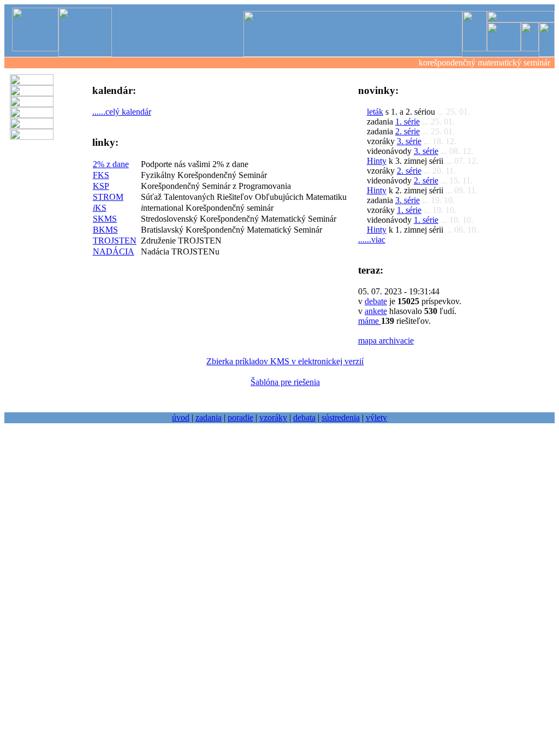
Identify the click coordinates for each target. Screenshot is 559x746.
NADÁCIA (113, 251)
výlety (376, 417)
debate (376, 301)
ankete (376, 311)
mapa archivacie (386, 340)
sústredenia (341, 417)
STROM (108, 197)
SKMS (105, 218)
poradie (240, 417)
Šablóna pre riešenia (285, 382)
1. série (407, 121)
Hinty (376, 160)
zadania (208, 417)
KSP (101, 186)
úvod (180, 417)
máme (369, 320)
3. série (409, 141)
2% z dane (111, 164)
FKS (101, 175)
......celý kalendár (121, 111)
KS (99, 207)
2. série (407, 131)
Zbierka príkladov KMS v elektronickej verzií (285, 361)
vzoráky (273, 417)
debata (304, 417)
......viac (371, 239)
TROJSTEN (114, 240)
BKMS (105, 229)
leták (375, 111)
